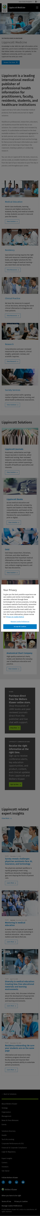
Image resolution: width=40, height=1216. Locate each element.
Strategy (5, 1108)
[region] (20, 608)
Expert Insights (7, 1158)
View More (5, 818)
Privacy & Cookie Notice (15, 617)
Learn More (10, 883)
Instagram (10, 1182)
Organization (6, 1112)
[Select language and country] (36, 1)
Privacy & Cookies (21, 1201)
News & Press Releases (10, 1120)
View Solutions (11, 405)
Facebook (3, 1182)
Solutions (10, 1094)
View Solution (11, 221)
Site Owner (6, 1171)
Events (4, 1124)
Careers (4, 1163)
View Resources (12, 270)
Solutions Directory (8, 1131)
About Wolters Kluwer (9, 1104)
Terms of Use (6, 1201)
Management (6, 1116)
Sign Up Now (14, 784)
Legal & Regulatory (8, 1152)
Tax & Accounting (8, 1139)
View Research (11, 361)
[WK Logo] (9, 1189)
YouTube (23, 1182)
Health (4, 1135)
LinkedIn (16, 1182)
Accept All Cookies (20, 626)
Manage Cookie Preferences (20, 621)
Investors (5, 1167)
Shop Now (13, 728)
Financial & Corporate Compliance (14, 1148)
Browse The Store (11, 62)
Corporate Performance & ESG (13, 1144)
